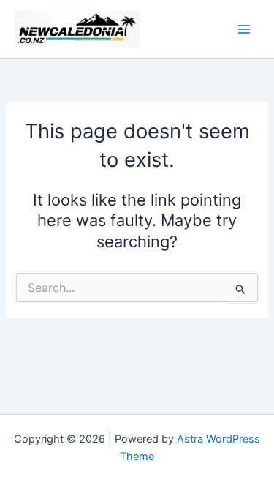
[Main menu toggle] (244, 29)
